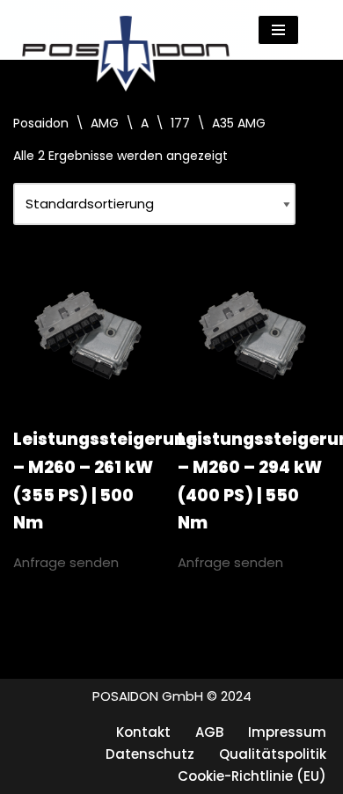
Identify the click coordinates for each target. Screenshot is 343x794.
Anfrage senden (66, 562)
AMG (105, 123)
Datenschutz (150, 754)
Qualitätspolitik (272, 754)
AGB (209, 732)
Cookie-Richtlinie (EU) (252, 776)
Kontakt (143, 732)
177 (180, 123)
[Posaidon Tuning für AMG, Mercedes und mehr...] (125, 29)
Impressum (287, 732)
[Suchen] (314, 30)
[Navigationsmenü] (278, 30)
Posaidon (41, 123)
